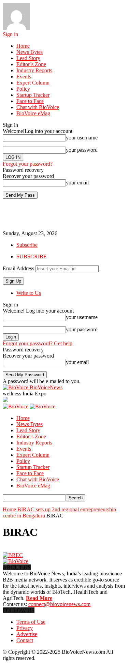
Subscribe (27, 245)
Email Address (18, 268)
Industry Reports (34, 70)
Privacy (24, 628)
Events (23, 76)
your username (82, 137)
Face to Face (30, 101)
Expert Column (32, 83)
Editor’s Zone (31, 64)
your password (82, 150)
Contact (24, 640)
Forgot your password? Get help (37, 343)
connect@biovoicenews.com (59, 604)
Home (23, 46)
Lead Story (28, 58)
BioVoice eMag (33, 113)
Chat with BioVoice (37, 107)
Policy (23, 89)
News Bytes (29, 52)
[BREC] (13, 555)
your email (77, 182)
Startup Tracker (32, 95)
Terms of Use (30, 622)
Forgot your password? (28, 164)
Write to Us (28, 293)
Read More (39, 598)
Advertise (26, 634)
